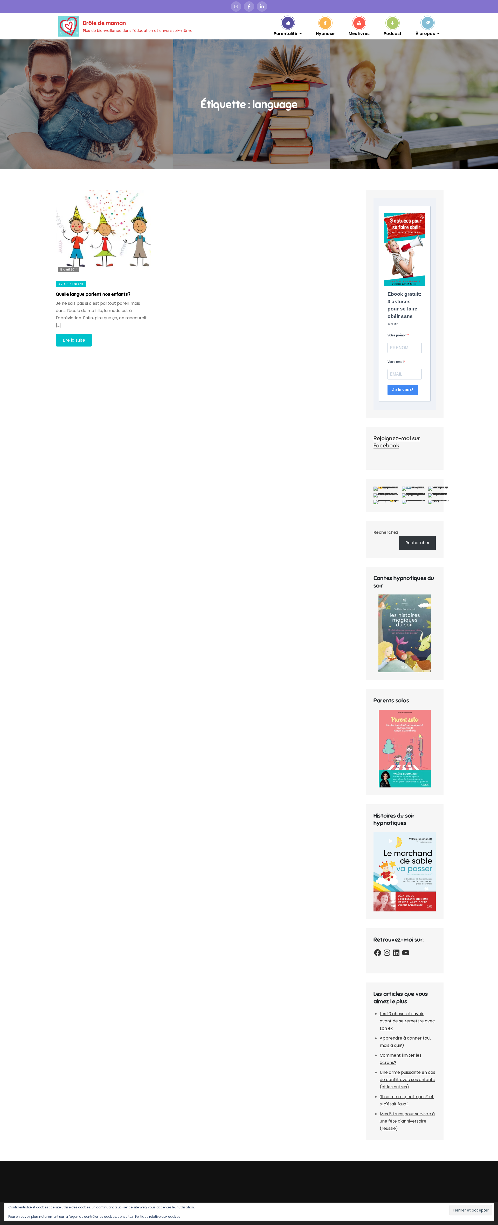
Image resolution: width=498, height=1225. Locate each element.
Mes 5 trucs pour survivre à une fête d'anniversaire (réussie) (407, 1121)
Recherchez (386, 532)
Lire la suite (74, 340)
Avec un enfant (71, 284)
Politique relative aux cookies (157, 1216)
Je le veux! (402, 389)
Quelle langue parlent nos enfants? (93, 294)
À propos (425, 33)
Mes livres (359, 33)
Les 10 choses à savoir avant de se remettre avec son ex (407, 1021)
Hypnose (325, 33)
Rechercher (417, 543)
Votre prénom (397, 335)
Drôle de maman (104, 22)
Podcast (393, 33)
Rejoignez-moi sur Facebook (397, 442)
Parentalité (285, 33)
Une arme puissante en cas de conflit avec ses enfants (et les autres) (407, 1079)
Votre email (396, 362)
